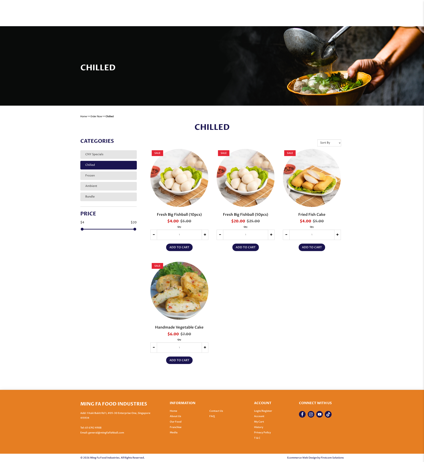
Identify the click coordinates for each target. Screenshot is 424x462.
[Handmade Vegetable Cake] (179, 291)
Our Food (176, 421)
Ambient (91, 186)
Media (174, 432)
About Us (175, 416)
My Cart (259, 421)
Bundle (90, 197)
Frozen (90, 176)
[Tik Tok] (328, 414)
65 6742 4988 (93, 427)
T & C (257, 438)
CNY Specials (94, 154)
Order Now (96, 116)
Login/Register (263, 411)
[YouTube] (319, 414)
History (258, 427)
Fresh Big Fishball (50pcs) (245, 214)
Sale (157, 153)
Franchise (176, 427)
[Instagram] (311, 414)
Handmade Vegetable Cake (179, 327)
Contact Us (216, 411)
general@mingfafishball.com (106, 432)
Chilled (110, 116)
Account (259, 416)
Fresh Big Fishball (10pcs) (179, 214)
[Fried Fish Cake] (312, 178)
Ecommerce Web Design (302, 457)
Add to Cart (179, 247)
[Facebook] (302, 414)
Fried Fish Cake (311, 214)
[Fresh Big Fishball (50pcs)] (246, 178)
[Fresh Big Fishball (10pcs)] (179, 178)
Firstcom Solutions (332, 457)
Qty (179, 227)
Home (83, 116)
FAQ (212, 416)
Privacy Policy (262, 432)
